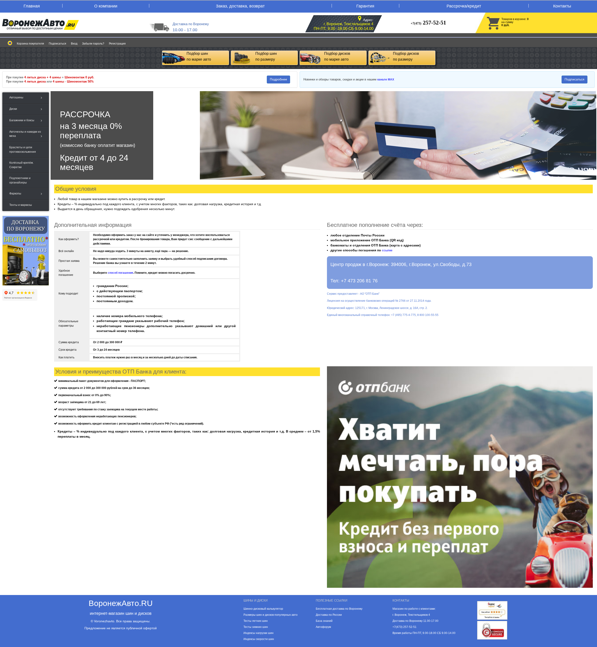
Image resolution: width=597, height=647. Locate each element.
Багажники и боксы (21, 120)
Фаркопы (15, 193)
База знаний (324, 621)
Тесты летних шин (255, 621)
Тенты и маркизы (20, 205)
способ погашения (120, 272)
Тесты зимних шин (255, 627)
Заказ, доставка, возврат (240, 6)
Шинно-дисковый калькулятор (263, 608)
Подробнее (278, 79)
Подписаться (57, 43)
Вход (74, 43)
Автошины (16, 97)
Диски (13, 109)
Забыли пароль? (93, 43)
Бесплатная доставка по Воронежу (339, 608)
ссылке (387, 250)
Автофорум (323, 627)
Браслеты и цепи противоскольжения (22, 149)
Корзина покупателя (30, 43)
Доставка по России (329, 614)
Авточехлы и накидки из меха (25, 134)
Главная (32, 6)
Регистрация (117, 43)
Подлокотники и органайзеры (20, 180)
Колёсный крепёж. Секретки (21, 165)
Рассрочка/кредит (464, 6)
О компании (105, 6)
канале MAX (385, 79)
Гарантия (365, 6)
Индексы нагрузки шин (258, 633)
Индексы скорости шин (258, 639)
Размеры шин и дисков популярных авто (270, 614)
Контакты (562, 6)
